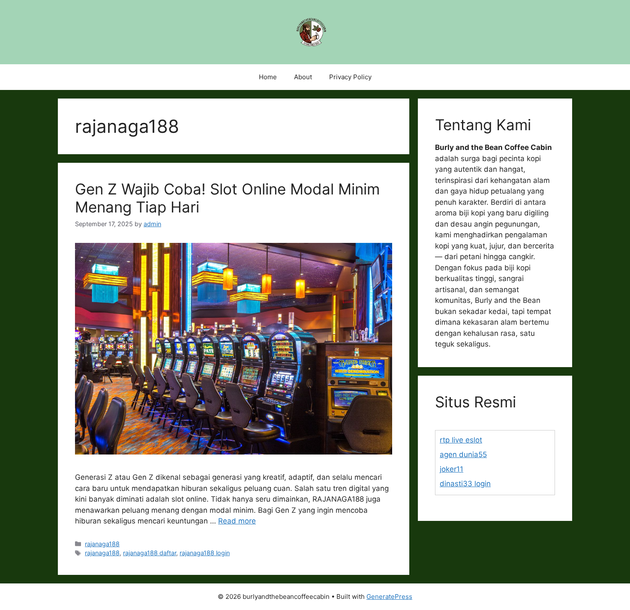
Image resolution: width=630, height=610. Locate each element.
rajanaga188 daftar (149, 552)
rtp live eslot (461, 440)
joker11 (451, 469)
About (303, 77)
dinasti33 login (465, 483)
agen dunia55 (463, 454)
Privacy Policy (350, 77)
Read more (237, 521)
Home (268, 77)
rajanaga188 (102, 543)
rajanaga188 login (205, 552)
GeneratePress (389, 596)
